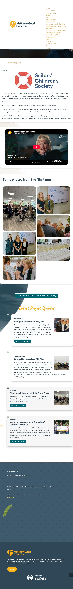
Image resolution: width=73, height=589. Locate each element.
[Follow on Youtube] (24, 480)
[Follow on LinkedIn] (16, 480)
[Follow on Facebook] (8, 480)
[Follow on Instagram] (20, 480)
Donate (12, 569)
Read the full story (23, 341)
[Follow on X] (12, 480)
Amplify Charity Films (14, 63)
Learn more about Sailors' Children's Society (36, 295)
